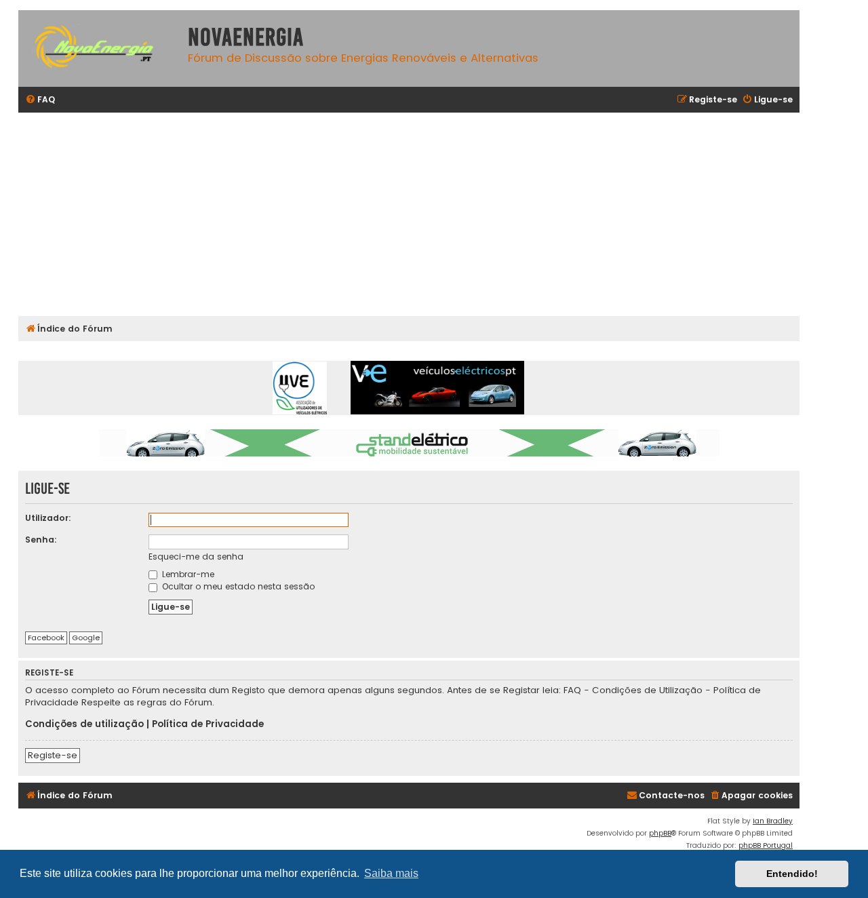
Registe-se (52, 755)
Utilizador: (48, 518)
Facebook (46, 637)
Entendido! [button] (792, 873)
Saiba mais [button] (391, 873)
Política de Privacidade (208, 724)
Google (86, 637)
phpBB (660, 833)
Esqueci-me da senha (196, 556)
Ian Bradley (773, 821)
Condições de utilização (84, 724)
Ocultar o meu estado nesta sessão (237, 586)
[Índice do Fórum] (100, 48)
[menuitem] (40, 100)
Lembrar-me (186, 574)
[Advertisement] (425, 214)
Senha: (41, 539)
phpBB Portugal (765, 845)
